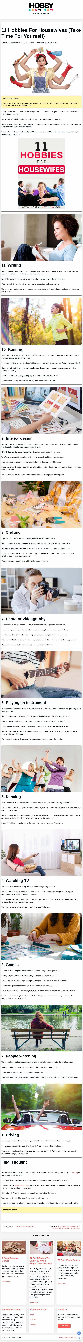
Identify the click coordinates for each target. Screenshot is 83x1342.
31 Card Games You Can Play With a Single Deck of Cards (41, 1261)
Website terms (69, 1337)
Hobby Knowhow (16, 1337)
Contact (33, 1320)
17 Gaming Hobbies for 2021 (24, 1226)
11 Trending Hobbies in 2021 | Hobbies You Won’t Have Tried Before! (66, 1227)
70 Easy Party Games (68, 1260)
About (32, 1315)
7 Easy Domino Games (10, 1259)
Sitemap (33, 1325)
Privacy (61, 1337)
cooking (75, 1173)
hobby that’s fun (21, 1185)
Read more (6, 1281)
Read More (64, 1326)
